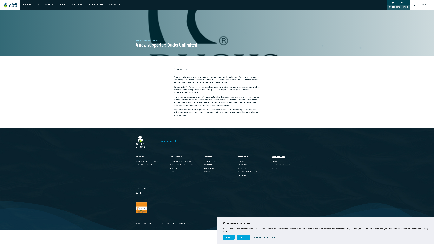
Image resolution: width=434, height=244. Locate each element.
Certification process (180, 161)
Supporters (209, 172)
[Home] (10, 5)
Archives (242, 175)
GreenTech (77, 5)
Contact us (141, 189)
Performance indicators (181, 165)
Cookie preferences (185, 223)
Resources (277, 168)
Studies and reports (281, 165)
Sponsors (242, 168)
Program (242, 161)
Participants (209, 161)
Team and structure (145, 165)
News (274, 161)
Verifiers (174, 172)
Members (62, 5)
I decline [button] (243, 237)
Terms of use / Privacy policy (165, 223)
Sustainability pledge (248, 172)
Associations (210, 168)
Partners (208, 165)
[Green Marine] (140, 142)
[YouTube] (140, 193)
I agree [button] (228, 237)
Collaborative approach (147, 161)
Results (173, 168)
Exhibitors (243, 165)
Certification (44, 5)
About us (27, 5)
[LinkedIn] (137, 193)
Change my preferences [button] (266, 237)
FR (430, 5)
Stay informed (96, 5)
